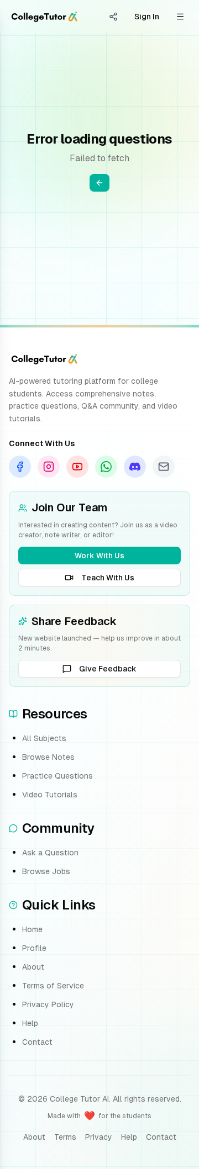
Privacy (98, 1137)
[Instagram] (49, 467)
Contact (37, 1042)
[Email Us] (164, 467)
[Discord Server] (135, 467)
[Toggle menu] (180, 16)
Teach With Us (107, 577)
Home (32, 929)
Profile (34, 948)
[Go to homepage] (44, 16)
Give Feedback (108, 668)
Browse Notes (48, 757)
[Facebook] (20, 467)
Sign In (146, 16)
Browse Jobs (46, 871)
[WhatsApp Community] (106, 467)
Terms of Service (53, 985)
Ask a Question (50, 852)
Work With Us (99, 555)
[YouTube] (77, 467)
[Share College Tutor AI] (113, 17)
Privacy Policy (48, 1004)
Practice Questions (57, 775)
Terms (65, 1137)
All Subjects (44, 738)
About (33, 966)
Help (30, 1023)
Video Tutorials (49, 794)
